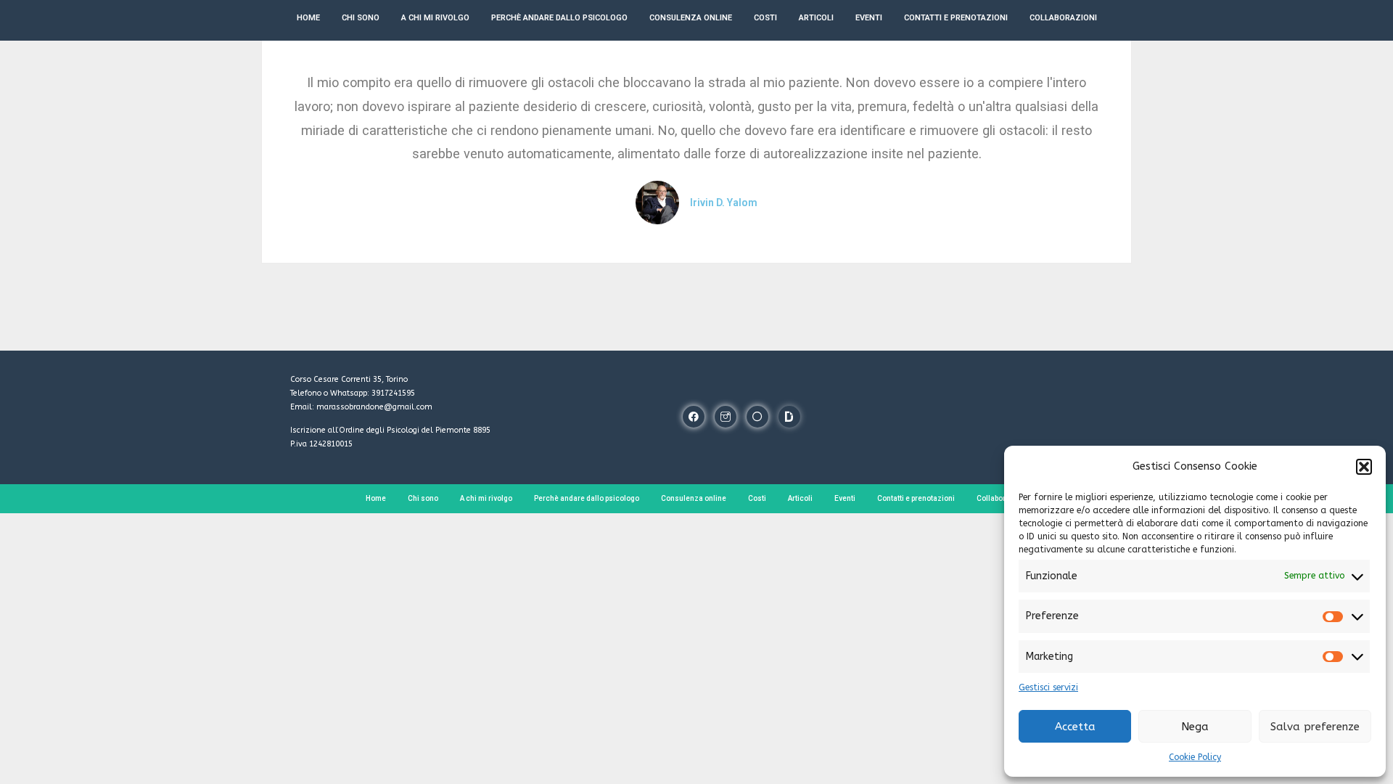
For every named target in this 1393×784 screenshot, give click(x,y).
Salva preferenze (1315, 726)
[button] (1364, 467)
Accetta (1075, 726)
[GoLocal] (757, 417)
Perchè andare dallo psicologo (586, 498)
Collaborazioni (1002, 498)
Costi (757, 498)
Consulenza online (693, 498)
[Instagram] (725, 417)
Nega (1195, 726)
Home (376, 498)
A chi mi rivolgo (486, 498)
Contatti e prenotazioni (916, 498)
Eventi (844, 498)
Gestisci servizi (1048, 687)
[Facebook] (693, 417)
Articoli (800, 498)
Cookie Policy (1195, 757)
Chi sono (423, 498)
